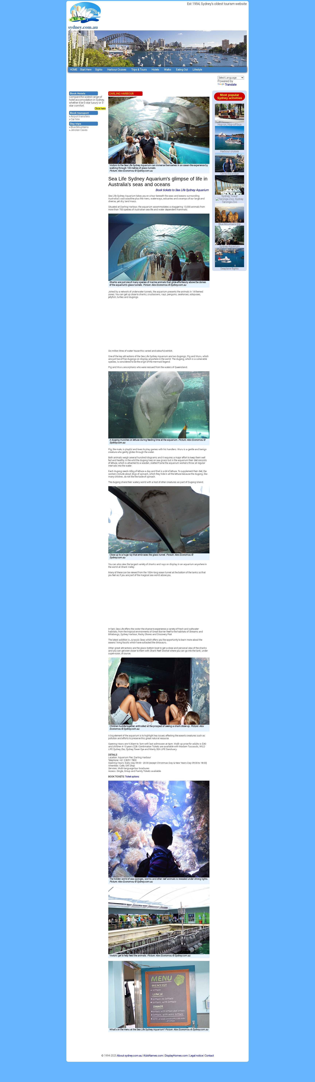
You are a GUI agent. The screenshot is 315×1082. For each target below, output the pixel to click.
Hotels (155, 69)
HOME (73, 69)
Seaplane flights (229, 268)
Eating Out (182, 69)
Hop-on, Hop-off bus (230, 124)
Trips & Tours (139, 69)
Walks (167, 69)
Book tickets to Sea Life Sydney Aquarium (182, 190)
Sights (99, 69)
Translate (231, 84)
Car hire (75, 119)
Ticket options (132, 776)
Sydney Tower (229, 196)
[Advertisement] (134, 80)
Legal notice (196, 1055)
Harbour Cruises (117, 69)
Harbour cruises (229, 151)
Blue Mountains (80, 127)
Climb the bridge (229, 173)
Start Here (85, 69)
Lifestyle (197, 69)
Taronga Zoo (229, 201)
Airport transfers (80, 116)
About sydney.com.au (129, 1055)
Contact (209, 1055)
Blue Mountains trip (230, 224)
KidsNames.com (153, 1055)
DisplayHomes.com (176, 1055)
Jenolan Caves (79, 130)
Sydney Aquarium (229, 246)
